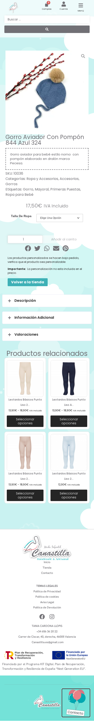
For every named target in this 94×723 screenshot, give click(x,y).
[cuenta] (63, 4)
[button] (28, 248)
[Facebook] (42, 616)
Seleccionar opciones (25, 421)
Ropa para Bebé (19, 194)
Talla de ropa (21, 216)
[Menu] (80, 5)
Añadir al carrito (64, 239)
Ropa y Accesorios (42, 178)
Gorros (11, 184)
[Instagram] (52, 616)
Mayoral (42, 189)
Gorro (28, 189)
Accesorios (69, 178)
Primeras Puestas (65, 189)
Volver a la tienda (27, 282)
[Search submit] (47, 29)
